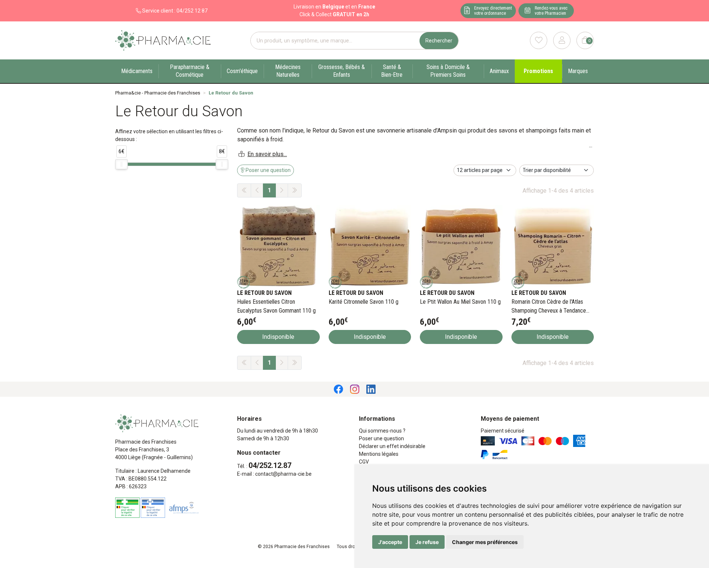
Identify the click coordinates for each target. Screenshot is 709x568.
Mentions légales (378, 454)
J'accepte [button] (390, 542)
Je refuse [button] (427, 542)
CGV (364, 462)
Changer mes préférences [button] (485, 542)
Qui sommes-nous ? (382, 431)
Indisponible (278, 336)
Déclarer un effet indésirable (392, 446)
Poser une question (381, 438)
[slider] (121, 164)
